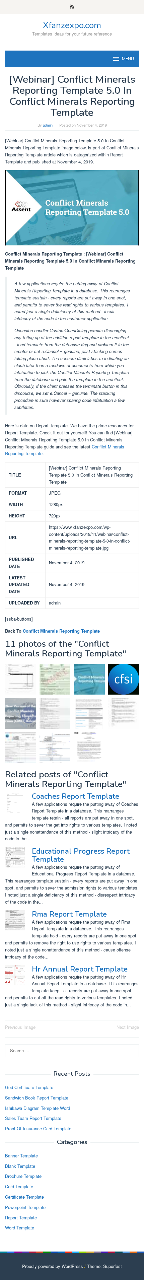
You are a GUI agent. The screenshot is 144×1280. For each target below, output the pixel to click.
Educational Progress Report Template (81, 855)
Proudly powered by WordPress (52, 1266)
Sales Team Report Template (33, 1118)
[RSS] (72, 7)
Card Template (19, 1186)
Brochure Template (23, 1176)
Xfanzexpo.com (72, 25)
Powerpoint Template (25, 1207)
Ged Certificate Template (29, 1087)
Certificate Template (24, 1197)
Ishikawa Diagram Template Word (37, 1108)
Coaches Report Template (75, 796)
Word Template (19, 1227)
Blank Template (20, 1166)
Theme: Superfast (104, 1266)
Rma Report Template (69, 914)
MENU (128, 59)
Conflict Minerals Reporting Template (61, 631)
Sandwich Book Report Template (36, 1097)
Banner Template (21, 1155)
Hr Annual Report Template (80, 969)
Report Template (21, 1217)
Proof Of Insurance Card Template (38, 1128)
